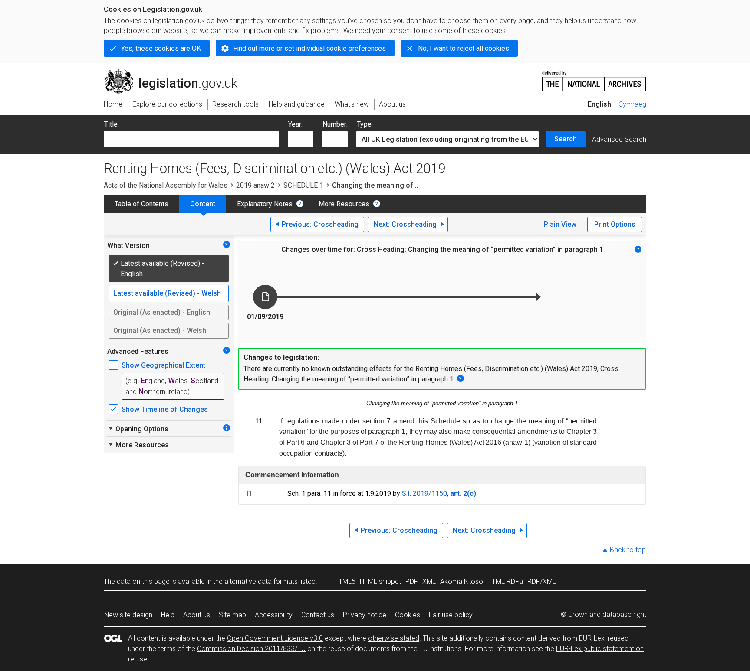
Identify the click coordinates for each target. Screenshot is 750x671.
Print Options (614, 224)
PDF (411, 581)
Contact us (317, 615)
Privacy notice (364, 615)
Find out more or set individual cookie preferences (309, 48)
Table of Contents (141, 204)
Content (202, 204)
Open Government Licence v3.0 (275, 638)
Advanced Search (619, 139)
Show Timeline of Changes (165, 409)
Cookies (407, 615)
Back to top (628, 550)
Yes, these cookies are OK (161, 48)
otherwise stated (393, 638)
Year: (295, 124)
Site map (232, 615)
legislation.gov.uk (176, 72)
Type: (365, 124)
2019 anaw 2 (255, 185)
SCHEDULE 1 (303, 185)
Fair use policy (451, 615)
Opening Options (137, 428)
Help (167, 615)
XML (429, 581)
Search (565, 139)
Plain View (560, 224)
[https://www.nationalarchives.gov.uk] (594, 77)
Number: (335, 124)
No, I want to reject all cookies (463, 48)
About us (196, 615)
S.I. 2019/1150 (424, 493)
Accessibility (274, 615)
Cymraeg (632, 104)
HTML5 (344, 581)
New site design (128, 615)
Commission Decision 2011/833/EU (251, 649)
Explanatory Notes (265, 204)
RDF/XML (541, 581)
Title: (111, 124)
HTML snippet (380, 581)
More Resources (344, 204)
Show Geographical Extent (163, 365)
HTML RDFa (505, 581)
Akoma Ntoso (461, 581)
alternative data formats (261, 581)
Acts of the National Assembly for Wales (165, 185)
